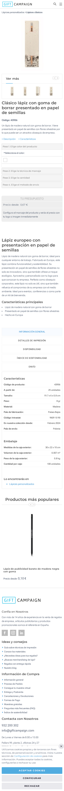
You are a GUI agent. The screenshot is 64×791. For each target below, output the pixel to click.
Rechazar (32, 786)
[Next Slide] (57, 78)
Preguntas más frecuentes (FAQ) (19, 708)
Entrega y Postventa (13, 692)
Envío (32, 366)
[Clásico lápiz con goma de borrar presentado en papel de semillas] (32, 43)
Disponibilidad (32, 349)
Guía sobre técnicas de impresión (20, 647)
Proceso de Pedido (13, 684)
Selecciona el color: (14, 153)
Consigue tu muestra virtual (17, 688)
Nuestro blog (10, 667)
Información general (13, 680)
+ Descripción (9, 139)
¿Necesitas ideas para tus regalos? (21, 655)
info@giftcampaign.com (18, 730)
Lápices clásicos (34, 12)
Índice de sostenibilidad (32, 358)
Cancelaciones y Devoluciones (18, 696)
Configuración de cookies (28, 756)
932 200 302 (10, 725)
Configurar (32, 778)
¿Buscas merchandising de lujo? (19, 659)
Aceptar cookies (32, 770)
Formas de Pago (12, 700)
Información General (32, 331)
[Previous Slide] (54, 78)
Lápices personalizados (13, 12)
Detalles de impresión (32, 340)
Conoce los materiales (14, 651)
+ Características (27, 139)
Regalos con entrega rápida (17, 663)
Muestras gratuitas (13, 704)
